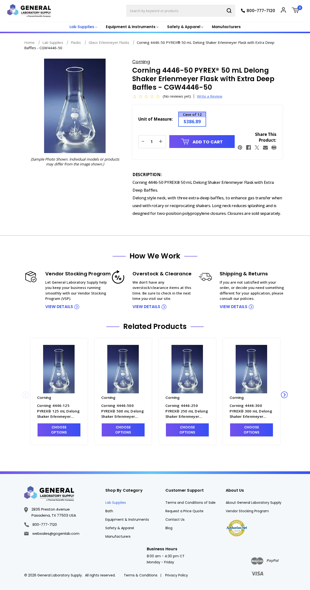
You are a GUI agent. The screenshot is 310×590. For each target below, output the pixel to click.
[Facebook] (248, 147)
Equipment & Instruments (127, 519)
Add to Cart (207, 142)
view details (59, 307)
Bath (109, 511)
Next (284, 394)
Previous (25, 394)
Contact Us (175, 519)
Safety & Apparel (119, 528)
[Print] (273, 147)
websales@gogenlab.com (55, 533)
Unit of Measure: (155, 119)
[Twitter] (257, 147)
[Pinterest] (240, 147)
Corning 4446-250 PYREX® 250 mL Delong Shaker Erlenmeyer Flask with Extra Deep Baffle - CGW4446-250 (186, 411)
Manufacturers (226, 26)
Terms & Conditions (140, 575)
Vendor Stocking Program (247, 511)
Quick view (58, 369)
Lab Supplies (115, 502)
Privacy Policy (176, 575)
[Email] (265, 147)
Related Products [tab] (155, 326)
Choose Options (59, 430)
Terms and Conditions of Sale (190, 502)
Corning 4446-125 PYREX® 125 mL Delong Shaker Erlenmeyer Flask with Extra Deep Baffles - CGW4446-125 (58, 411)
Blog (168, 528)
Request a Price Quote (184, 511)
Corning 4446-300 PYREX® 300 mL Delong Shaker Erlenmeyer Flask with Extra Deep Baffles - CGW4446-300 (251, 411)
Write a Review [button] (209, 96)
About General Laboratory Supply (253, 502)
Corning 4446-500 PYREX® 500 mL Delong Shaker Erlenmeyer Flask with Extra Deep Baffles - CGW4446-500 (122, 411)
